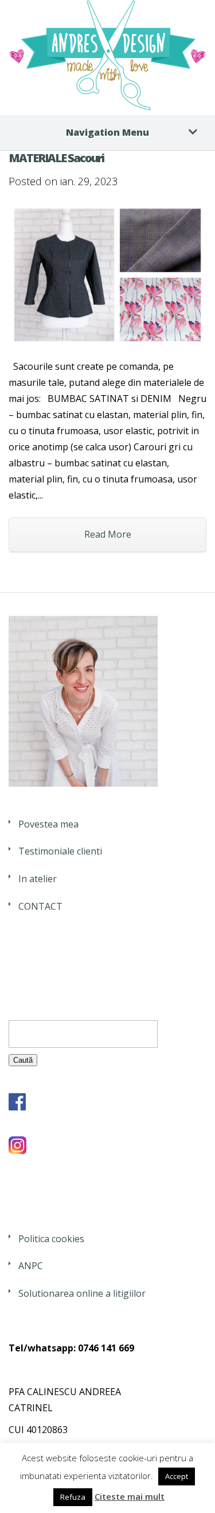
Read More (107, 534)
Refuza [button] (72, 1497)
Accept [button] (176, 1476)
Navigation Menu (107, 132)
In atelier (37, 878)
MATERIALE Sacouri (56, 158)
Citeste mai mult (130, 1496)
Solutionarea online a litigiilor (82, 1293)
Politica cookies (51, 1238)
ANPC (30, 1265)
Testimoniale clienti (60, 851)
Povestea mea (48, 824)
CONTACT (40, 906)
